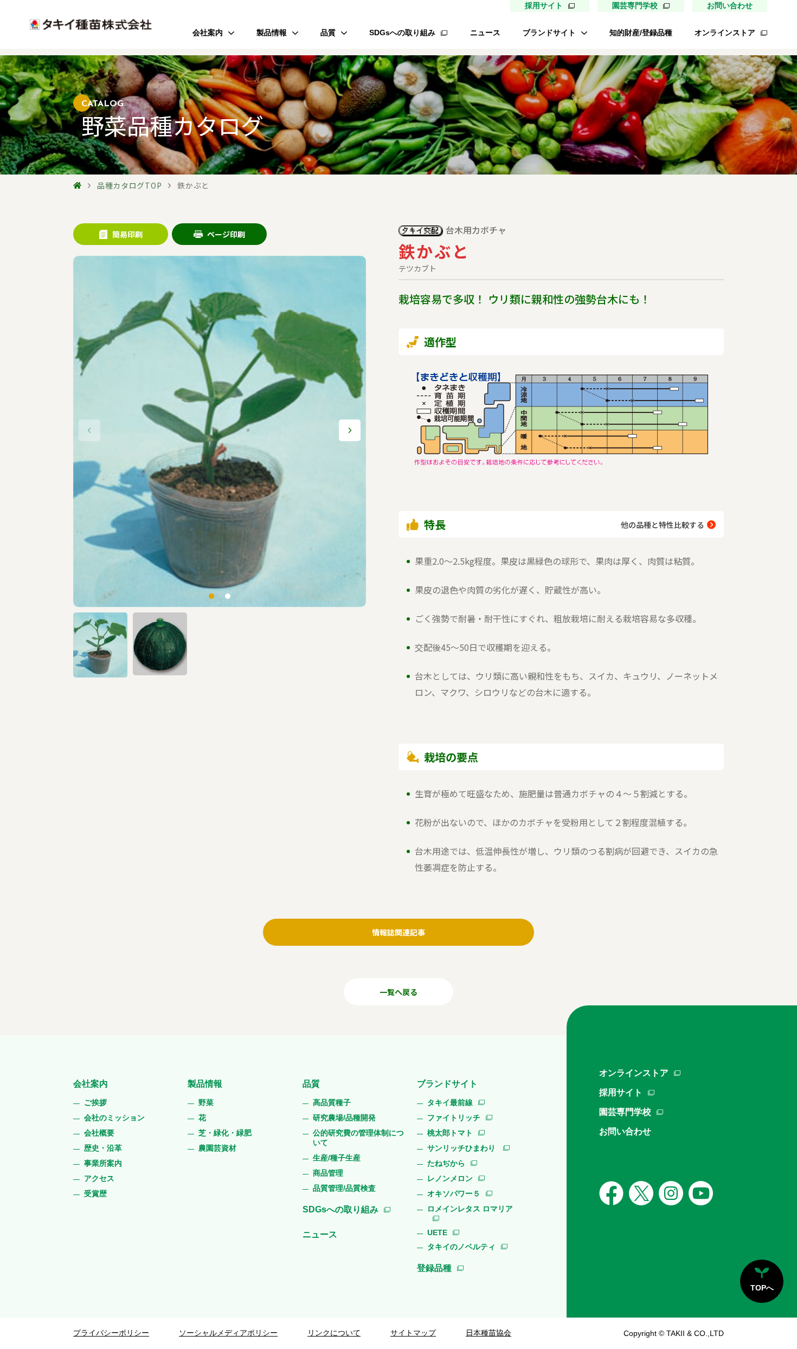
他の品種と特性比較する (662, 524)
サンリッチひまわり (462, 1148)
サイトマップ (413, 1332)
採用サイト (544, 5)
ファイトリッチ (453, 1117)
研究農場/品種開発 (344, 1117)
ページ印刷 (226, 234)
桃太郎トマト (450, 1132)
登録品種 (434, 1268)
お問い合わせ (730, 5)
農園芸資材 (217, 1148)
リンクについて (334, 1332)
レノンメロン (450, 1178)
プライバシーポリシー (111, 1332)
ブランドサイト (549, 32)
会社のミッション (114, 1117)
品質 (328, 32)
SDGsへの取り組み (402, 32)
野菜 (206, 1102)
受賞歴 (95, 1193)
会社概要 (99, 1132)
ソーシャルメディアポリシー (228, 1332)
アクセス (99, 1178)
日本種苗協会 (488, 1332)
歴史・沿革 (103, 1148)
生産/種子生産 (337, 1157)
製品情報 (271, 32)
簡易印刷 (127, 234)
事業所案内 (103, 1163)
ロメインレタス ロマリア (470, 1208)
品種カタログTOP (129, 185)
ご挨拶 (95, 1102)
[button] (350, 430)
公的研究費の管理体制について (358, 1137)
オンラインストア (725, 32)
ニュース (485, 32)
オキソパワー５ (453, 1193)
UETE (437, 1232)
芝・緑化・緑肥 (225, 1132)
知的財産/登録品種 (640, 32)
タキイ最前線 (450, 1102)
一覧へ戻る (398, 991)
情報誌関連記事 (398, 932)
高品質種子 (332, 1102)
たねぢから (446, 1163)
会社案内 (207, 32)
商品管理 (328, 1173)
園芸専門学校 (635, 5)
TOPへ (762, 1287)
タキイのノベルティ (461, 1246)
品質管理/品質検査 (344, 1188)
